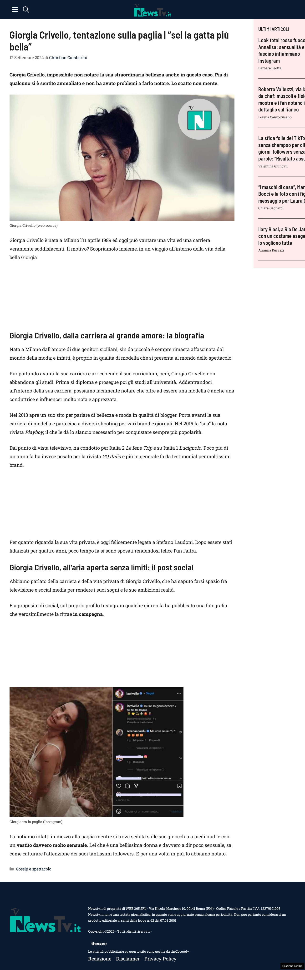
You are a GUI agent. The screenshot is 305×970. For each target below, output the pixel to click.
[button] (25, 9)
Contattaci (160, 931)
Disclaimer (128, 958)
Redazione (99, 958)
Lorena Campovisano (275, 117)
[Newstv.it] (152, 9)
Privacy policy (160, 958)
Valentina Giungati (273, 166)
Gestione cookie (292, 966)
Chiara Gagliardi (271, 208)
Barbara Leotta (269, 68)
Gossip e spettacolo (33, 869)
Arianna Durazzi (271, 250)
